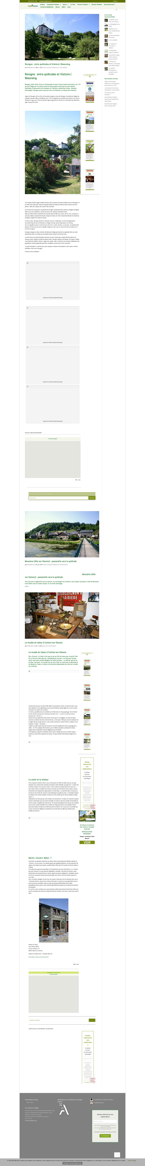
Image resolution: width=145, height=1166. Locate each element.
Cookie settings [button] (132, 1160)
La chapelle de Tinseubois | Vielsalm (112, 46)
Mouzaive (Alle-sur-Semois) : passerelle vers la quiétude (51, 561)
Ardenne (42, 4)
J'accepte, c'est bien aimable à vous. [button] (72, 1163)
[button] (53, 458)
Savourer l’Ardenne (97, 4)
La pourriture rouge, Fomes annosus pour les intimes (114, 57)
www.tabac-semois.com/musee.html (39, 957)
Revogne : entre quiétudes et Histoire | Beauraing (47, 64)
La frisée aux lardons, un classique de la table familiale (114, 63)
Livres (69, 7)
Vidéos (63, 7)
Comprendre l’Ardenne (53, 4)
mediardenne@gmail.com (31, 1120)
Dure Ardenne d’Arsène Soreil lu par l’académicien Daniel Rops (111, 99)
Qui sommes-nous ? (109, 4)
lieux (45, 67)
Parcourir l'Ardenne (52, 67)
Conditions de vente (99, 1102)
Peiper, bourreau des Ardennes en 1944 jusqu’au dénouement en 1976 (112, 83)
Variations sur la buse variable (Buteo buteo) (114, 31)
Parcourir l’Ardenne (82, 4)
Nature (65, 4)
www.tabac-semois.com (53, 972)
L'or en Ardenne (113, 40)
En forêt (72, 4)
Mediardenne (30, 67)
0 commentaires (62, 67)
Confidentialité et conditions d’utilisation (103, 1099)
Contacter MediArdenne (46, 7)
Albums (57, 7)
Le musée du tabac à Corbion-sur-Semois (44, 642)
